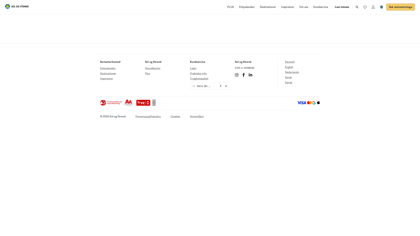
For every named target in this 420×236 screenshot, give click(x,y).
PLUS (230, 7)
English (289, 67)
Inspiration (287, 7)
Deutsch (290, 62)
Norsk (288, 77)
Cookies (175, 116)
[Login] (373, 7)
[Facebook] (243, 75)
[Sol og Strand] (17, 7)
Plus (147, 73)
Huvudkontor (152, 68)
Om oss (303, 7)
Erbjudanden (247, 7)
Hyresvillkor (197, 116)
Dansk (288, 82)
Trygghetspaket (199, 78)
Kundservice (320, 7)
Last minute (342, 7)
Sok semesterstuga (400, 7)
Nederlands (292, 72)
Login (193, 68)
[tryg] (144, 105)
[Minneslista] (365, 7)
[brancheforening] (111, 105)
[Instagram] (236, 75)
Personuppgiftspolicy (148, 116)
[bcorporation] (155, 105)
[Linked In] (250, 75)
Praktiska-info (198, 73)
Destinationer (268, 7)
